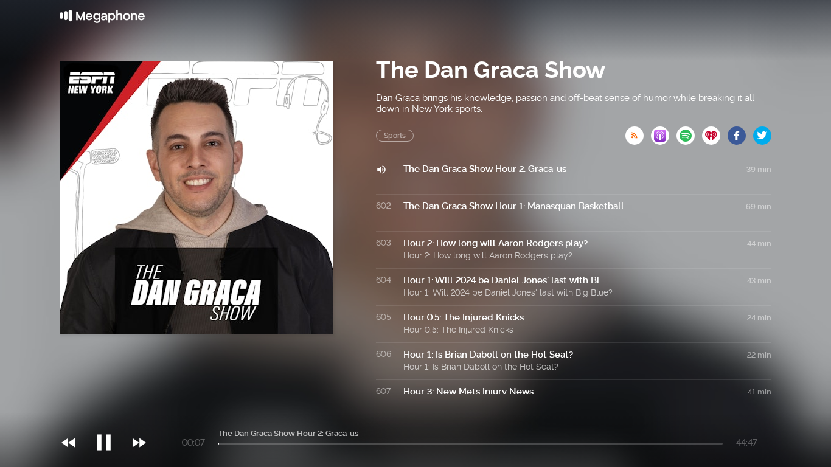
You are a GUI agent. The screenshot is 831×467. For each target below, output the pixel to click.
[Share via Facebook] (740, 131)
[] (110, 417)
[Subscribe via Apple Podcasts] (663, 131)
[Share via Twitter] (762, 131)
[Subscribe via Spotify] (689, 131)
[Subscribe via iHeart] (715, 131)
